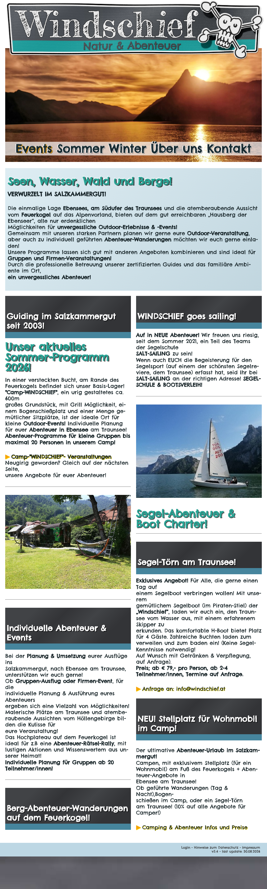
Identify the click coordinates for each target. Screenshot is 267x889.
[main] (133, 229)
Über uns (176, 148)
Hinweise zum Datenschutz (216, 847)
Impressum (251, 847)
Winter (127, 148)
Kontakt (229, 148)
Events (34, 148)
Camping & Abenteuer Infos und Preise (194, 827)
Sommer (81, 148)
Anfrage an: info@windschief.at (183, 688)
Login (185, 847)
